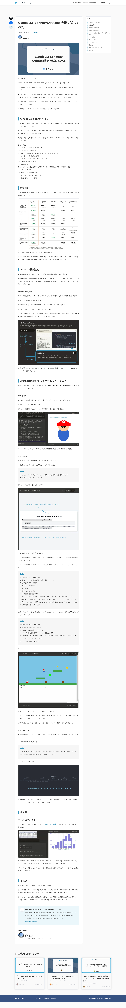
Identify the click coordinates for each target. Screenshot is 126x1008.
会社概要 (46, 998)
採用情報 (103, 2)
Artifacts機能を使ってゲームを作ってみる (99, 33)
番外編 (91, 45)
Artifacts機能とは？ (94, 27)
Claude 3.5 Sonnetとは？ (96, 22)
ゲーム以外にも (93, 42)
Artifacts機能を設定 (94, 30)
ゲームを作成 (92, 39)
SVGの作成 (92, 37)
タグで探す (78, 2)
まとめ (91, 50)
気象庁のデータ (49, 824)
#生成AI (36, 32)
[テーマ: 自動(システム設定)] (109, 2)
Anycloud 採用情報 (31, 921)
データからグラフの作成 (95, 47)
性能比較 (91, 25)
